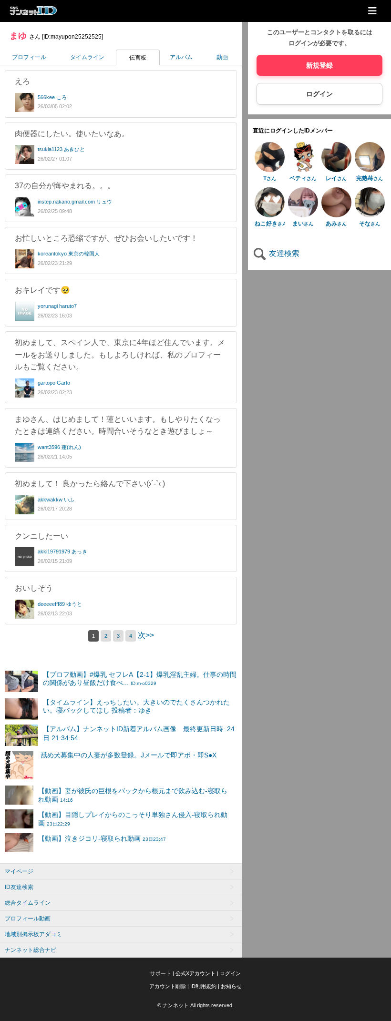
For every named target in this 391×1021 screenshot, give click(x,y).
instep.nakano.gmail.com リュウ (75, 201)
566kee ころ (52, 97)
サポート (160, 973)
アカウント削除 (167, 986)
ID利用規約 (203, 986)
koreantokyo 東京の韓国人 (69, 253)
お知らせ (231, 986)
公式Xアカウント (195, 973)
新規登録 (319, 65)
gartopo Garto (54, 383)
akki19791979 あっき (62, 551)
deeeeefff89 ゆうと (60, 604)
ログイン (319, 94)
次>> (146, 635)
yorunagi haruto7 (57, 306)
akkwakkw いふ (56, 499)
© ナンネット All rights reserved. (195, 1005)
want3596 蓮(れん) (59, 447)
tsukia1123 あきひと (61, 149)
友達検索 (283, 253)
